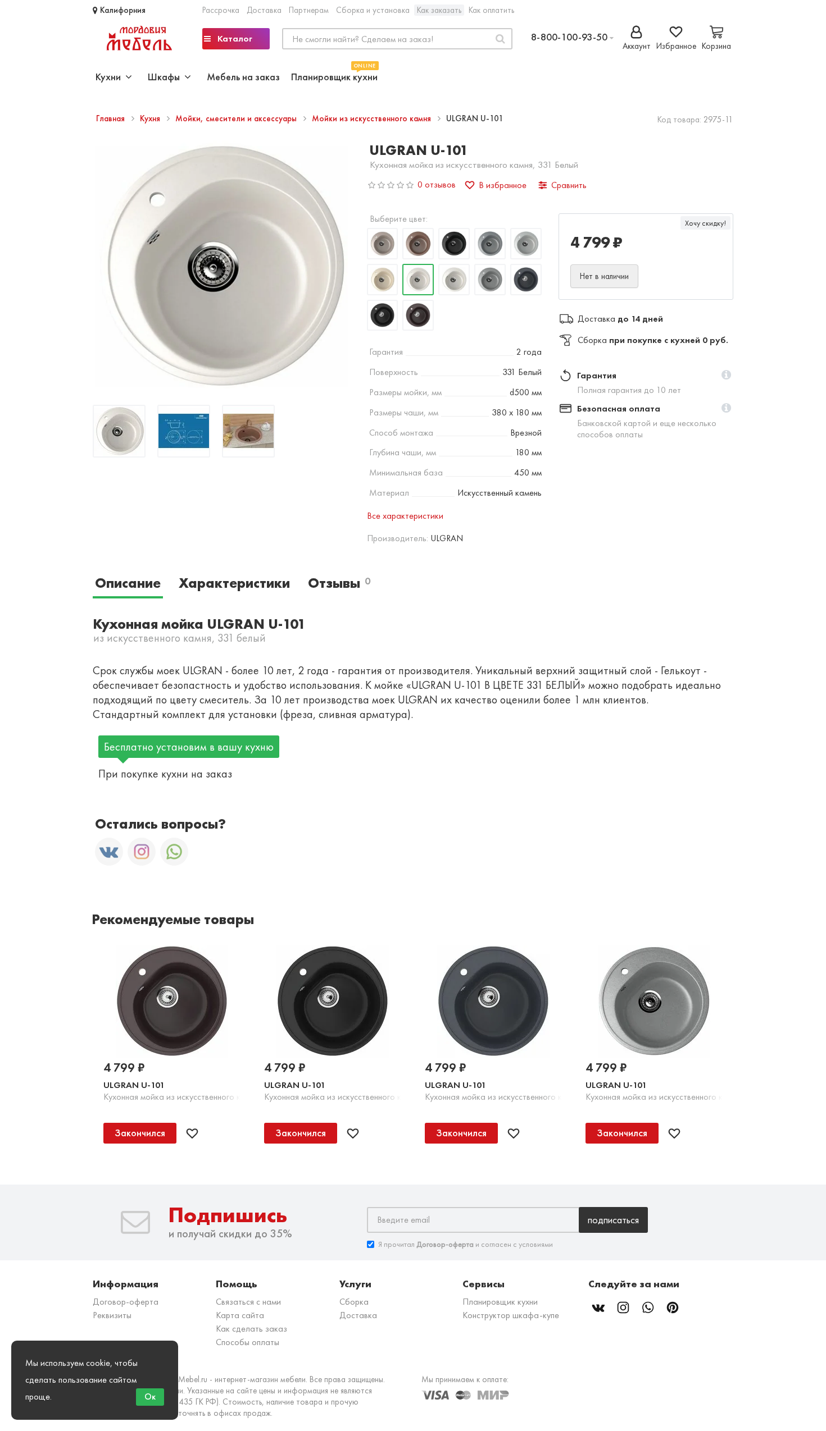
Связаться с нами (248, 1301)
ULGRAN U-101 (134, 1085)
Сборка (354, 1301)
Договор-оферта (125, 1301)
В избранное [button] (503, 185)
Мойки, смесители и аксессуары (237, 118)
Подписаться (613, 1219)
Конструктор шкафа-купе (510, 1315)
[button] (726, 375)
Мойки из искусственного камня (372, 118)
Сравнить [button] (569, 185)
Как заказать (439, 10)
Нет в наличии (604, 276)
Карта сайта (240, 1315)
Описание (128, 583)
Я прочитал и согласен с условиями (465, 1244)
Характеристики (234, 583)
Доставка (264, 10)
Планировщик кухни (334, 75)
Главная (111, 118)
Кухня (151, 118)
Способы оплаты (247, 1342)
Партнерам (309, 10)
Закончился (140, 1132)
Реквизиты (112, 1315)
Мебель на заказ (243, 76)
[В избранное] (192, 1133)
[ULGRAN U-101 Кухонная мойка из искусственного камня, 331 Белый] (119, 432)
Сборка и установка (373, 10)
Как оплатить (491, 10)
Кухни (110, 76)
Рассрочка (220, 10)
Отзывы (339, 583)
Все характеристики (405, 516)
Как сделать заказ (251, 1328)
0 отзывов (436, 184)
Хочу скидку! (705, 223)
